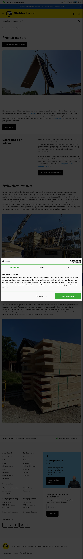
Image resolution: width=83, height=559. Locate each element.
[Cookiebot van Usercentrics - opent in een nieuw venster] (72, 261)
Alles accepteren (68, 296)
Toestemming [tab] (14, 267)
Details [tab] (41, 267)
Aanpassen (40, 296)
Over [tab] (68, 267)
